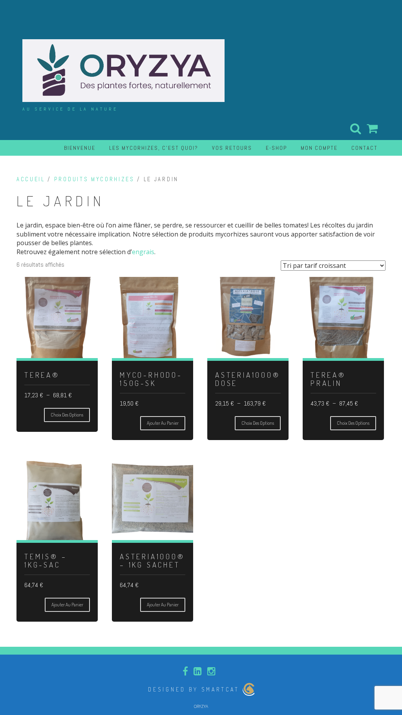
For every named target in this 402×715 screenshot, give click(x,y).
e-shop (276, 147)
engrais (143, 251)
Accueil (30, 179)
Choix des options (67, 415)
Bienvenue (79, 147)
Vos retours (232, 147)
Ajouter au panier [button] (163, 423)
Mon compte (319, 147)
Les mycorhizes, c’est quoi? (153, 147)
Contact (364, 147)
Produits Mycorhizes (94, 179)
